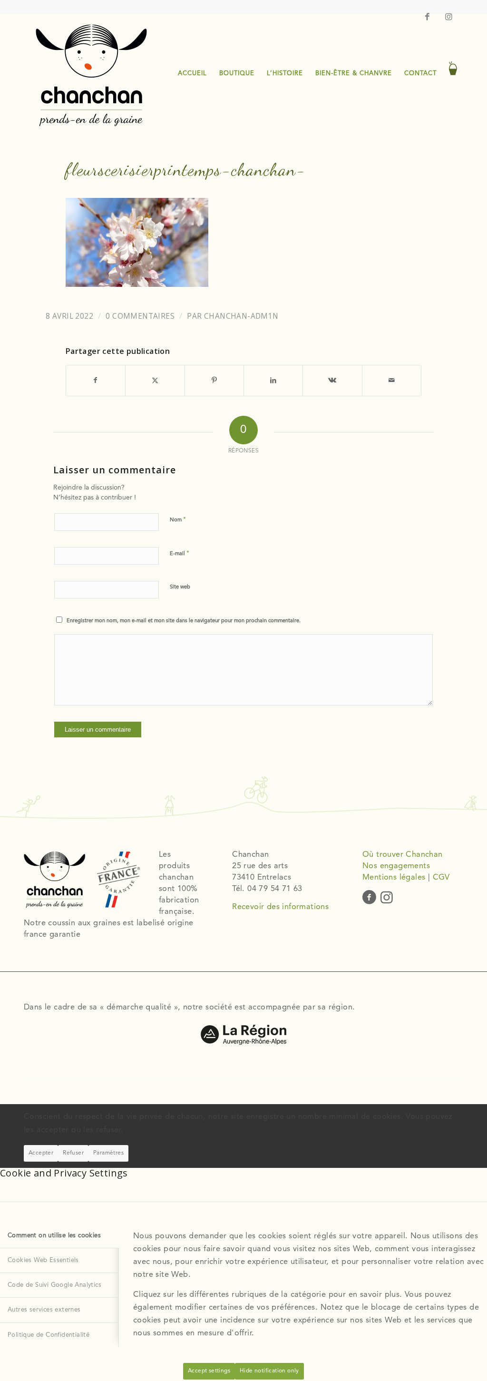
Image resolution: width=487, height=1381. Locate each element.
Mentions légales (393, 877)
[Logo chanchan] (91, 73)
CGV (441, 877)
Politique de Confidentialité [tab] (48, 1335)
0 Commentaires (140, 316)
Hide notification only (269, 1371)
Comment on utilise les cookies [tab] (54, 1236)
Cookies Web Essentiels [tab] (43, 1260)
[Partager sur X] (155, 380)
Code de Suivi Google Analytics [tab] (54, 1285)
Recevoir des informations (280, 907)
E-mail (179, 553)
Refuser (73, 1153)
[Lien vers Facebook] (427, 17)
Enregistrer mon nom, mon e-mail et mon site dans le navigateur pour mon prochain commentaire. (184, 621)
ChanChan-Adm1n (241, 316)
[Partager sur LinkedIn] (273, 380)
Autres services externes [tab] (44, 1310)
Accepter (41, 1153)
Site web (180, 587)
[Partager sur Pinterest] (214, 380)
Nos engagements (396, 866)
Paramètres (108, 1153)
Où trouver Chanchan (402, 855)
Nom (178, 520)
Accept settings (209, 1371)
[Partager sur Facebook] (95, 380)
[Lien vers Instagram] (449, 17)
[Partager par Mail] (391, 380)
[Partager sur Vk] (332, 380)
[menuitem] (192, 73)
